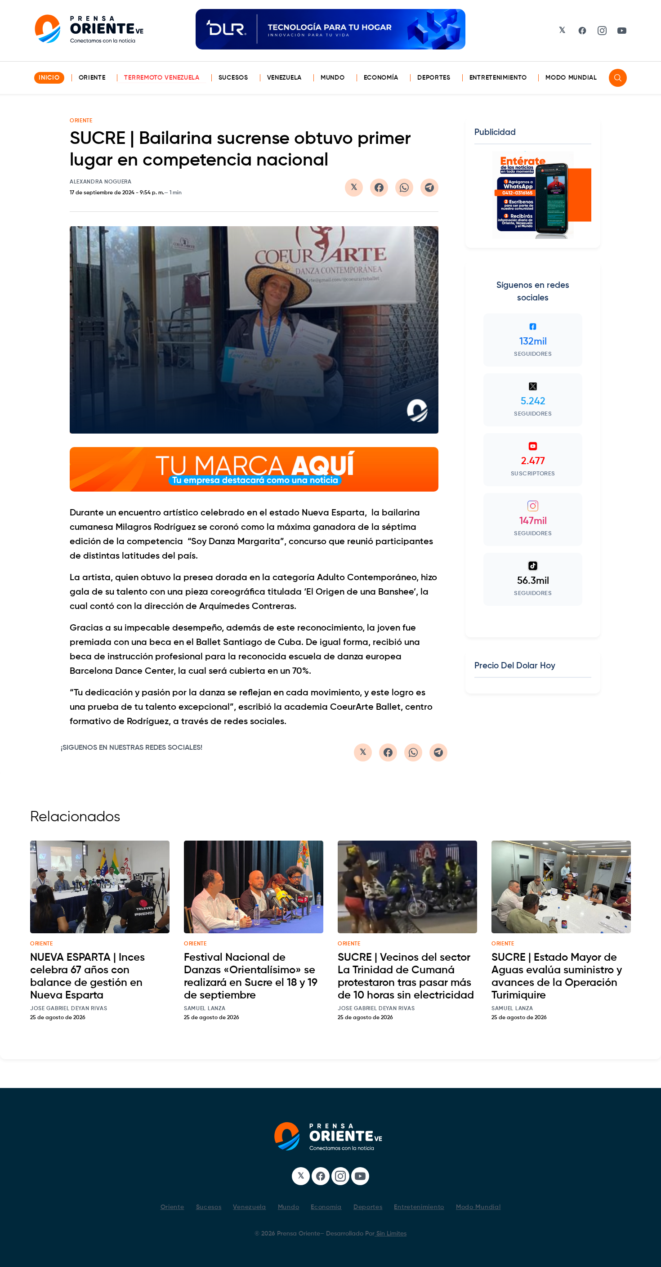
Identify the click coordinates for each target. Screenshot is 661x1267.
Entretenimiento (498, 78)
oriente (41, 944)
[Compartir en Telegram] (429, 188)
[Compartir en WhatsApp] (404, 188)
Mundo (333, 78)
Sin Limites (390, 1234)
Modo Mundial (571, 78)
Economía (381, 78)
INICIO (49, 78)
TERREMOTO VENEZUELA (161, 78)
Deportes (434, 78)
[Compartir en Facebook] (379, 188)
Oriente (92, 78)
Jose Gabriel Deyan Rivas (68, 1009)
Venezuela (284, 78)
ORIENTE (81, 121)
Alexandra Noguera (101, 182)
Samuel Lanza (204, 1009)
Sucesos (233, 78)
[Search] (618, 78)
